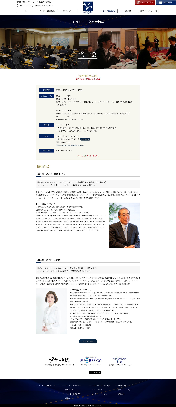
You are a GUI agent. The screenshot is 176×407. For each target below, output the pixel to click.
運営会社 (121, 394)
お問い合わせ (122, 386)
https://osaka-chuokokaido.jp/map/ (70, 145)
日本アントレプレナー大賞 (148, 11)
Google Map (85, 139)
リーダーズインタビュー (100, 394)
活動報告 (128, 11)
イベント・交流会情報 (107, 11)
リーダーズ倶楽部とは (47, 11)
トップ (27, 11)
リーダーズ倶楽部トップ (47, 386)
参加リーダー (67, 11)
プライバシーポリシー (125, 390)
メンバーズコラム (98, 390)
